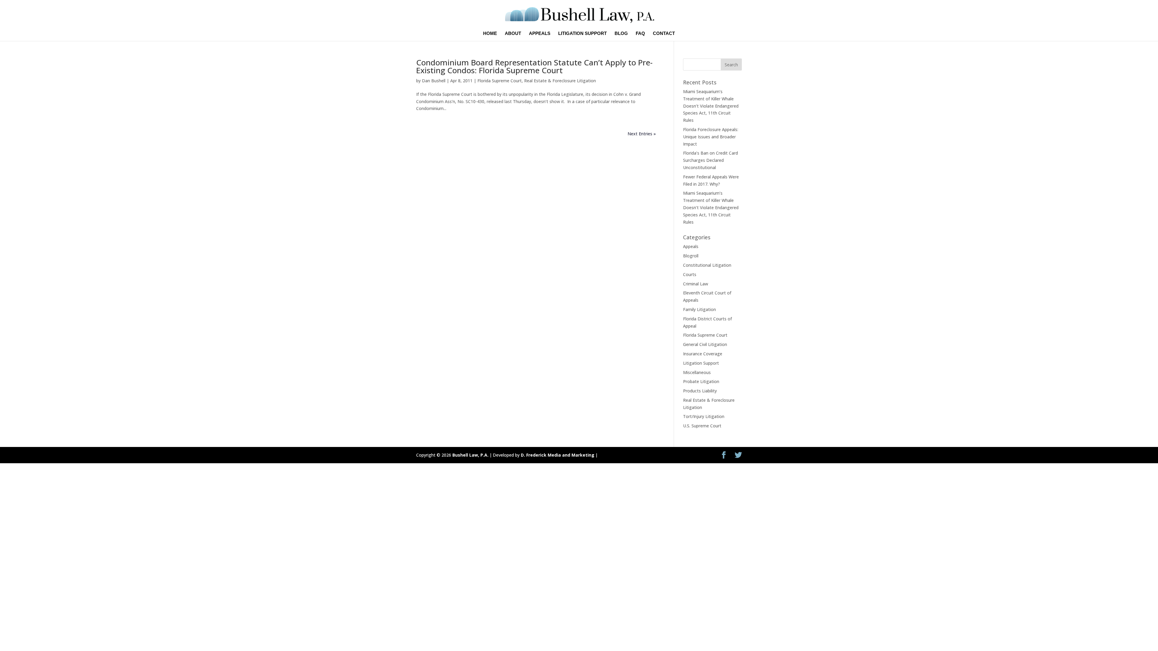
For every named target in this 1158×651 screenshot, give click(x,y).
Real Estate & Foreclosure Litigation (560, 80)
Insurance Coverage (702, 354)
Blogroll (690, 256)
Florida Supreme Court (499, 80)
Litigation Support (701, 363)
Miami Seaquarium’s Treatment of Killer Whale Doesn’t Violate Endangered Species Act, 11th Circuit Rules (711, 106)
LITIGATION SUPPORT (582, 33)
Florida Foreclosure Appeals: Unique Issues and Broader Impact (710, 137)
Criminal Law (695, 284)
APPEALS (539, 33)
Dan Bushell (433, 80)
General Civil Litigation (705, 344)
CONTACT (664, 33)
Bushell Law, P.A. (470, 455)
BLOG (621, 33)
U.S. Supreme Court (702, 426)
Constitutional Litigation (707, 265)
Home (490, 33)
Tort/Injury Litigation (703, 416)
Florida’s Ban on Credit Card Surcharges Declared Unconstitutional (710, 160)
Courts (689, 274)
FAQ (640, 33)
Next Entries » (642, 134)
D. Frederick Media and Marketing (557, 455)
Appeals (690, 246)
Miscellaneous (697, 372)
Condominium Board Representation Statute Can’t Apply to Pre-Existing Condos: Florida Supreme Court (534, 66)
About (513, 33)
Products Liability (700, 391)
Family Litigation (699, 309)
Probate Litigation (701, 381)
